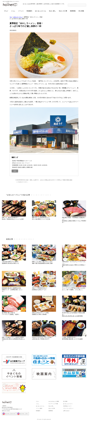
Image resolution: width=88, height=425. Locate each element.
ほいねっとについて (67, 403)
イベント (21, 11)
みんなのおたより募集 (54, 401)
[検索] (85, 5)
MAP (15, 171)
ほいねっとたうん (40, 11)
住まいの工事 (63, 11)
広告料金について (67, 406)
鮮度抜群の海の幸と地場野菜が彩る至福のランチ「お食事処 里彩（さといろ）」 (12, 289)
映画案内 (29, 11)
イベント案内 (39, 408)
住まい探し (52, 11)
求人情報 (81, 11)
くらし (13, 11)
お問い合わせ (66, 410)
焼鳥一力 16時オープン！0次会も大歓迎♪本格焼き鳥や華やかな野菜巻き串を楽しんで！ (13, 339)
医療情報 (73, 11)
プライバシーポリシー (68, 408)
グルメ (6, 11)
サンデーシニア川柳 (53, 403)
